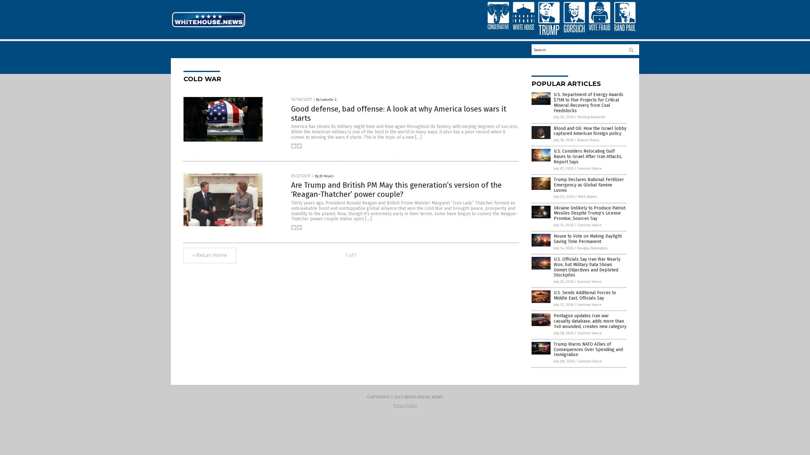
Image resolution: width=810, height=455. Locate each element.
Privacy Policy (405, 405)
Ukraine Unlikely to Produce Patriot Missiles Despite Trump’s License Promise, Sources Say (590, 213)
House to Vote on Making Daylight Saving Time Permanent (588, 239)
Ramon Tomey (588, 140)
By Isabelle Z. (327, 100)
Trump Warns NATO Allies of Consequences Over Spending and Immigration (588, 350)
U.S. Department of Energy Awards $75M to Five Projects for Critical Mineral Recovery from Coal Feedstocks (588, 102)
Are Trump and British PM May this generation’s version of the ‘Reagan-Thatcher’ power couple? (396, 190)
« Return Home (210, 255)
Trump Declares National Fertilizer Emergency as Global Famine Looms (589, 185)
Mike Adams (587, 197)
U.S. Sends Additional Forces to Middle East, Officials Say (585, 295)
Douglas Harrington (592, 248)
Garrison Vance (589, 169)
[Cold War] (208, 28)
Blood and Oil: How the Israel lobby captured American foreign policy (590, 131)
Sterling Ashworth (591, 117)
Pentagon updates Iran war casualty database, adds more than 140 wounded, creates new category (590, 321)
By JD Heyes (324, 176)
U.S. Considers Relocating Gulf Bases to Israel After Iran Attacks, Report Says (588, 157)
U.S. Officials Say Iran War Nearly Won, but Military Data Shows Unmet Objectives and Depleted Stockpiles (587, 267)
